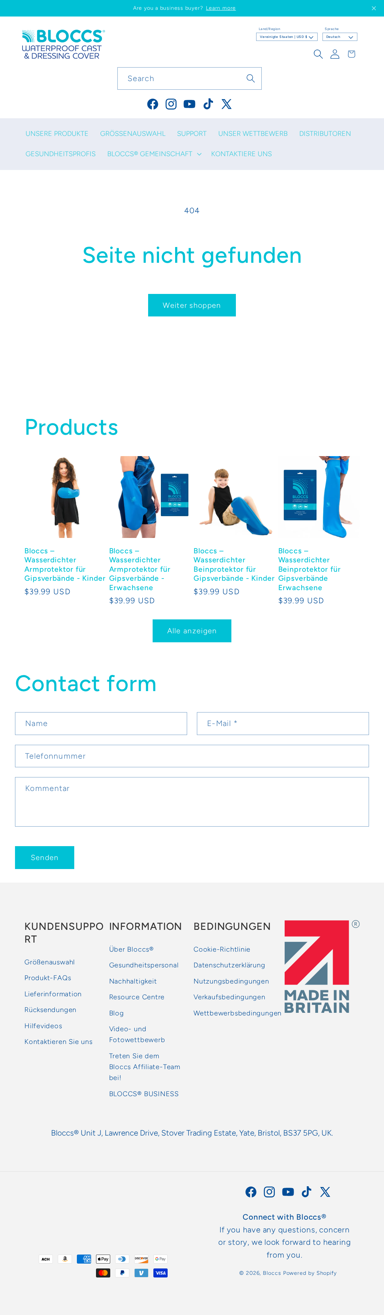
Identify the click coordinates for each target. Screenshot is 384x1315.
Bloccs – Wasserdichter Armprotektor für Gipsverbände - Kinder (65, 564)
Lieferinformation (53, 994)
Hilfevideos (43, 1026)
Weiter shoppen (192, 305)
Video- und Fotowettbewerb (137, 1034)
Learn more (221, 8)
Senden (45, 857)
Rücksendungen (50, 1010)
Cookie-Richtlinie (222, 949)
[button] (153, 154)
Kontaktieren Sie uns (58, 1042)
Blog (116, 1013)
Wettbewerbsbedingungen (238, 1013)
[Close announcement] (374, 8)
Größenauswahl (49, 962)
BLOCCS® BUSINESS (144, 1094)
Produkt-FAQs (47, 978)
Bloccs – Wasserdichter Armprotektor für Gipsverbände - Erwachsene (140, 569)
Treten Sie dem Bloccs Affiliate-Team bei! (144, 1067)
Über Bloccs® (131, 949)
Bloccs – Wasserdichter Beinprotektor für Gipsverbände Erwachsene (309, 569)
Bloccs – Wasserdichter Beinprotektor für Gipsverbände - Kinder (234, 564)
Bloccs (272, 1273)
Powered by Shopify (310, 1273)
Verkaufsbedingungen (230, 997)
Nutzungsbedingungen (231, 981)
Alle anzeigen (192, 630)
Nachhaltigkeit (133, 981)
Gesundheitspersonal (144, 965)
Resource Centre (137, 997)
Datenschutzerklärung (230, 965)
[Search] (250, 78)
